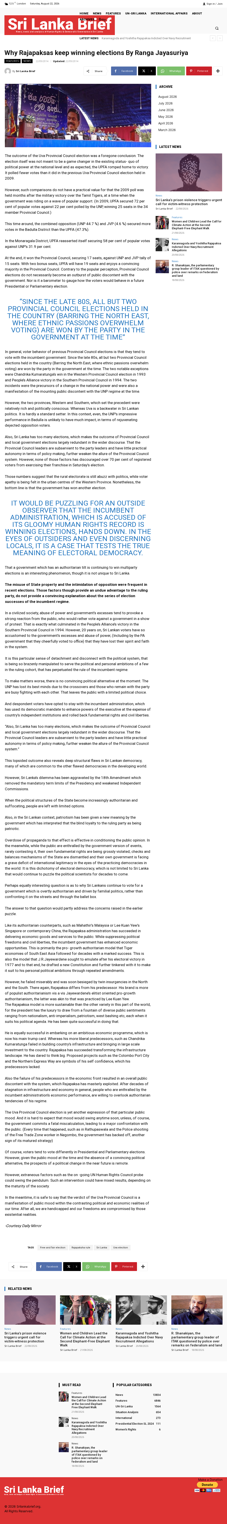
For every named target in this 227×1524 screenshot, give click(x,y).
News (27, 61)
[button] (217, 28)
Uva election (120, 1247)
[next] (220, 38)
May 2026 (165, 116)
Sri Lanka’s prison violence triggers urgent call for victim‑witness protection (189, 202)
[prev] (212, 38)
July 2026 (165, 103)
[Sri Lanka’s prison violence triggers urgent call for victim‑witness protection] (189, 172)
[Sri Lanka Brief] (8, 71)
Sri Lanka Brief (25, 71)
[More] (218, 71)
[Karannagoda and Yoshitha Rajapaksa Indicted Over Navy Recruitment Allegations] (162, 244)
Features (12, 61)
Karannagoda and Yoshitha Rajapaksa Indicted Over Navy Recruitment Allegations (196, 247)
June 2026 (166, 110)
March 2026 (167, 130)
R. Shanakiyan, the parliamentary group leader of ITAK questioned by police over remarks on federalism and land (195, 270)
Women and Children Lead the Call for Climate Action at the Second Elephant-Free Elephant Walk (196, 225)
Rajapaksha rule (81, 1247)
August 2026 (167, 96)
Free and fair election (52, 1247)
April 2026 (165, 123)
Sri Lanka (101, 1247)
